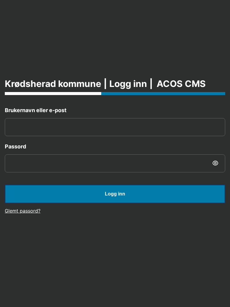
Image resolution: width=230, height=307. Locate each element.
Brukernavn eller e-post (35, 110)
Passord (15, 146)
